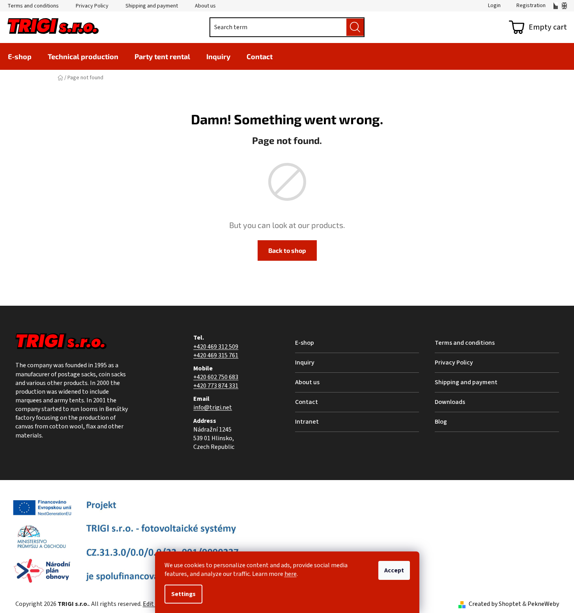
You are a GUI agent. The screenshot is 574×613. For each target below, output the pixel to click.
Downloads (450, 402)
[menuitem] (19, 56)
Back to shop (287, 250)
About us (205, 6)
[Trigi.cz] (555, 5)
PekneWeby (543, 604)
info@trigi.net (212, 407)
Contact (306, 402)
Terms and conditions (33, 6)
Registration (531, 5)
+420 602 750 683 (215, 377)
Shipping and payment (151, 6)
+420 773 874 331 (215, 385)
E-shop (304, 342)
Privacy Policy (92, 6)
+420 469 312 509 (215, 346)
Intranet (307, 421)
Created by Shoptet (495, 604)
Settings (183, 594)
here (290, 574)
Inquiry (304, 362)
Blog (441, 421)
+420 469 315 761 (215, 355)
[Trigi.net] (564, 5)
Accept (394, 570)
